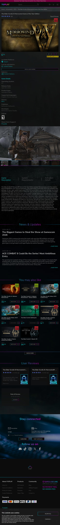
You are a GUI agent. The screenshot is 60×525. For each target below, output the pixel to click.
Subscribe (24, 439)
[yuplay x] (35, 448)
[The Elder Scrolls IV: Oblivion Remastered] (10, 289)
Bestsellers (20, 488)
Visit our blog (38, 439)
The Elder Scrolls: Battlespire (29, 318)
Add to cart (50, 54)
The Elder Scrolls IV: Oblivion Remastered (9, 297)
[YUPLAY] (5, 4)
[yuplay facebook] (39, 448)
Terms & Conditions (18, 435)
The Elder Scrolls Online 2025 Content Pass (48, 297)
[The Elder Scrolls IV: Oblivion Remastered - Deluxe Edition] (30, 289)
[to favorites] (55, 54)
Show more (30, 353)
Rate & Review (54, 16)
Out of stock (13, 322)
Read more (6, 383)
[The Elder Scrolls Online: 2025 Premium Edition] (10, 311)
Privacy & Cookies (7, 490)
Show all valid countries (30, 69)
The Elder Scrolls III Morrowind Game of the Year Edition (22, 370)
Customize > (48, 519)
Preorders (20, 490)
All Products (20, 485)
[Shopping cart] (53, 4)
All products (9, 9)
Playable (4, 124)
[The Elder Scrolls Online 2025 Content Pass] (49, 289)
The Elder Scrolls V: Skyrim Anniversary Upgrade (47, 318)
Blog (30, 485)
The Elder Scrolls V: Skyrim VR (29, 339)
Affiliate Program (33, 488)
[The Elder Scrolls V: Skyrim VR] (30, 332)
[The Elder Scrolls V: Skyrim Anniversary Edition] (10, 332)
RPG (15, 9)
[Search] (38, 4)
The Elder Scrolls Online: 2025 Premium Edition (9, 318)
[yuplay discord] (20, 448)
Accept (17, 435)
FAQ (30, 490)
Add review (15, 399)
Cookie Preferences (7, 493)
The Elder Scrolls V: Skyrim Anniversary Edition (8, 339)
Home (3, 9)
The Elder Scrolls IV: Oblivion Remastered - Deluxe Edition (29, 297)
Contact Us (32, 493)
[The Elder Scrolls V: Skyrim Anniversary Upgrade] (49, 311)
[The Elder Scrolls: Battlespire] (30, 311)
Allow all (48, 513)
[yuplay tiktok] (25, 448)
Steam (6, 62)
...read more (54, 246)
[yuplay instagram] (30, 448)
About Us (4, 485)
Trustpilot (4, 508)
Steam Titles (20, 493)
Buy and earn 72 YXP (52, 56)
